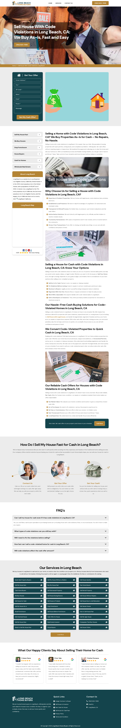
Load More (60, 634)
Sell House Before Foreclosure (56, 611)
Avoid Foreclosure (20, 611)
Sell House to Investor (62, 704)
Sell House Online (85, 627)
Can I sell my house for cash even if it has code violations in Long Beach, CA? (44, 518)
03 (89, 462)
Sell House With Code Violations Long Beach (31, 66)
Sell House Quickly (85, 580)
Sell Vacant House (85, 606)
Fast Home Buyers (85, 585)
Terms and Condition (61, 717)
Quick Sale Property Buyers (23, 580)
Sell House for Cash (20, 601)
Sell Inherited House (21, 617)
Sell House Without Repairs (88, 596)
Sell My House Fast (20, 585)
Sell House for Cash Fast (62, 710)
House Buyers (51, 627)
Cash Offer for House (53, 617)
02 (56, 462)
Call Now (99, 424)
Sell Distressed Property (54, 590)
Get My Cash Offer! (27, 117)
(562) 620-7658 (100, 3)
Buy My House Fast (53, 585)
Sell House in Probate (53, 601)
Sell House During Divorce (55, 596)
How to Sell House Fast (87, 611)
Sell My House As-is (21, 606)
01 (23, 462)
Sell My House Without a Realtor (57, 580)
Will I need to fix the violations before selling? (32, 538)
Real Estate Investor (53, 622)
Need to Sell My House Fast (23, 627)
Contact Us (69, 3)
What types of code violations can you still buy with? (35, 531)
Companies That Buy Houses (88, 622)
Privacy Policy (59, 714)
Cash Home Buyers (20, 590)
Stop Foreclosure (52, 606)
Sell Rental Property (86, 590)
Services (58, 3)
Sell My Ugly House (85, 617)
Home (50, 3)
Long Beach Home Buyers (60, 726)
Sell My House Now (20, 622)
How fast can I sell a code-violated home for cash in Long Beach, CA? (41, 544)
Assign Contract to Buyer (63, 701)
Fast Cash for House (61, 707)
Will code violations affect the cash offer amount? (34, 551)
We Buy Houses (19, 596)
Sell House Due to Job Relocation (90, 601)
